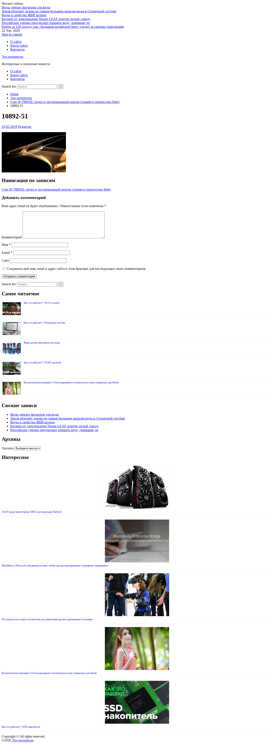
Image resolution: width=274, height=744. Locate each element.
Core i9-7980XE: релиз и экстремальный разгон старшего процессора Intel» (56, 189)
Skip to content (12, 34)
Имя (6, 245)
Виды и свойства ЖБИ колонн (24, 15)
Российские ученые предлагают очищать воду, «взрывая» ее (46, 23)
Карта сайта (19, 45)
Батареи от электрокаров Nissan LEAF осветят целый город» (46, 19)
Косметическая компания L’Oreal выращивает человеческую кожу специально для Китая (71, 382)
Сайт (5, 260)
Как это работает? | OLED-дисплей (42, 362)
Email (7, 252)
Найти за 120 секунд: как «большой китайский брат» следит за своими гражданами (63, 26)
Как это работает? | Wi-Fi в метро (42, 302)
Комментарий (12, 237)
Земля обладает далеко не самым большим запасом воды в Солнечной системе (59, 11)
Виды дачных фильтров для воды (26, 7)
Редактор (24, 126)
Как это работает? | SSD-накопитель (21, 726)
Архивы (8, 448)
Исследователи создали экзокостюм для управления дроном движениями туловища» (47, 619)
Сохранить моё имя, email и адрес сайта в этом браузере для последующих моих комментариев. (76, 268)
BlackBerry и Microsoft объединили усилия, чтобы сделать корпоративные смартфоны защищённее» (55, 565)
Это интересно (12, 56)
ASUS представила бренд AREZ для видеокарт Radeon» (32, 511)
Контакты (17, 49)
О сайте (16, 41)
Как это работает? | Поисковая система (44, 322)
